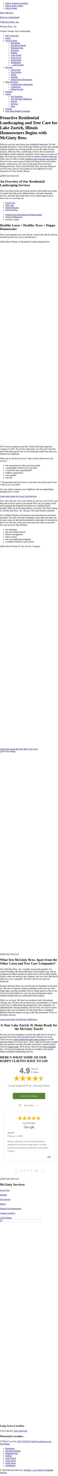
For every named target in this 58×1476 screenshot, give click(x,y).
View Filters (29, 1105)
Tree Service (5, 1199)
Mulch (3, 1204)
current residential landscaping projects (29, 1039)
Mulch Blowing (12, 207)
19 (36, 1171)
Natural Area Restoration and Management (23, 215)
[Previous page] (15, 1170)
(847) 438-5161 (6, 13)
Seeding (3, 1195)
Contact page (13, 1047)
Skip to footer (11, 8)
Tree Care (9, 205)
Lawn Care (10, 203)
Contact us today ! (8, 1213)
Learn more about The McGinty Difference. (18, 1019)
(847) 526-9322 (24, 1441)
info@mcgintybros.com (41, 1441)
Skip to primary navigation (16, 3)
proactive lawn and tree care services (41, 159)
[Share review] (49, 1158)
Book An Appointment (9, 17)
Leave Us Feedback (29, 1096)
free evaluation (49, 1047)
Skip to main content (14, 6)
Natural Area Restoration (10, 1208)
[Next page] (43, 1170)
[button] (18, 496)
